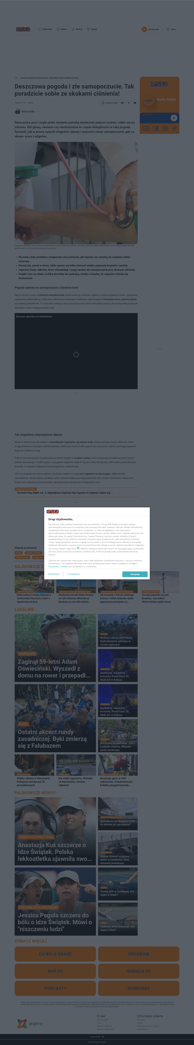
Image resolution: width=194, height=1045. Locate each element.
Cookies (64, 566)
